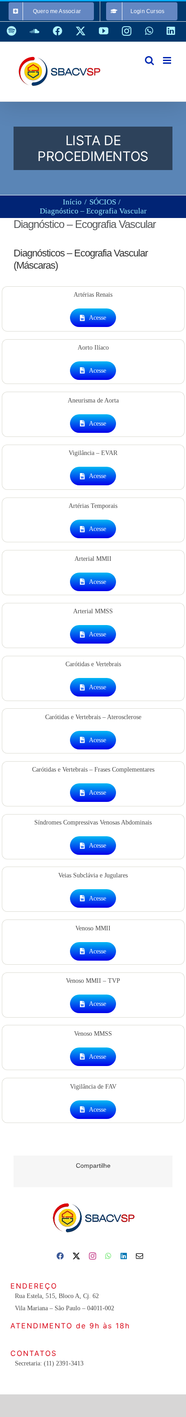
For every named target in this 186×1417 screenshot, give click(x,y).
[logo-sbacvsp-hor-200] (93, 1200)
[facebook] (60, 1256)
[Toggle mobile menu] (167, 60)
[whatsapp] (108, 1256)
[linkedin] (124, 1256)
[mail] (139, 1256)
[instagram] (92, 1256)
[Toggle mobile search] (149, 60)
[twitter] (76, 1256)
